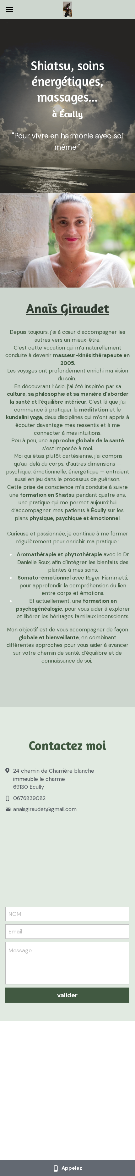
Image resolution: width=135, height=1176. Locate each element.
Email (15, 931)
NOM (14, 914)
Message (20, 950)
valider (67, 995)
